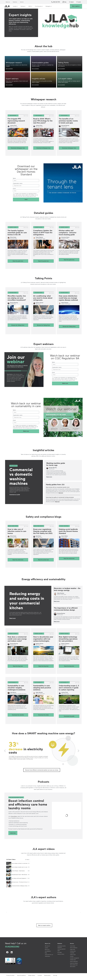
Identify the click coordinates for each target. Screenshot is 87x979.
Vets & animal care (73, 964)
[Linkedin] (11, 952)
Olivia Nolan (14, 816)
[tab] (17, 863)
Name (14, 178)
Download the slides (43, 715)
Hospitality (72, 952)
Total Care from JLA (49, 954)
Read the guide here (18, 261)
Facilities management (74, 958)
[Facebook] (7, 952)
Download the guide (69, 716)
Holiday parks (73, 951)
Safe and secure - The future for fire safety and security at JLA (19, 882)
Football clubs (73, 959)
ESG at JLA (47, 949)
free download (13, 465)
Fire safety (60, 952)
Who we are (47, 945)
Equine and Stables (74, 963)
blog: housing (64, 525)
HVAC (59, 950)
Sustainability (13, 682)
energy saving (13, 633)
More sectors (72, 966)
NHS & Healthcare (73, 947)
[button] (5, 750)
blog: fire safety (38, 525)
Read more (49, 476)
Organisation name (17, 183)
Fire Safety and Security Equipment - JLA (19, 878)
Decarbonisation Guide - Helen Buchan (19, 874)
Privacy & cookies (10, 975)
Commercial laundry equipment (62, 946)
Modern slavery (31, 975)
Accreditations (48, 951)
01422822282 (12, 946)
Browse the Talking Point (17, 325)
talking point (13, 292)
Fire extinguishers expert (40, 238)
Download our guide (14, 494)
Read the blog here (18, 666)
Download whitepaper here (18, 148)
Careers (46, 947)
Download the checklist (18, 715)
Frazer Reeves (39, 237)
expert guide (38, 227)
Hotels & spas (73, 954)
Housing (71, 956)
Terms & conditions (21, 975)
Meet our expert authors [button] (44, 925)
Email (14, 188)
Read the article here (18, 559)
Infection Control (61, 954)
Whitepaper (13, 115)
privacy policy (29, 196)
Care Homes (72, 945)
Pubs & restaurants (74, 961)
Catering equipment (61, 949)
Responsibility (47, 975)
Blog (46, 952)
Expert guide (13, 227)
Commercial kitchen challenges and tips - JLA (19, 885)
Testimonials (47, 956)
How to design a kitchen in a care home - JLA (19, 863)
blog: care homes (13, 525)
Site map (55, 975)
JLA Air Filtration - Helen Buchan (18, 870)
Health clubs (72, 949)
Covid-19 (40, 975)
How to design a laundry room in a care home (19, 867)
